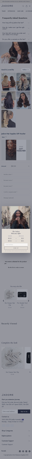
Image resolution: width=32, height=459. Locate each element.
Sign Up (16, 248)
